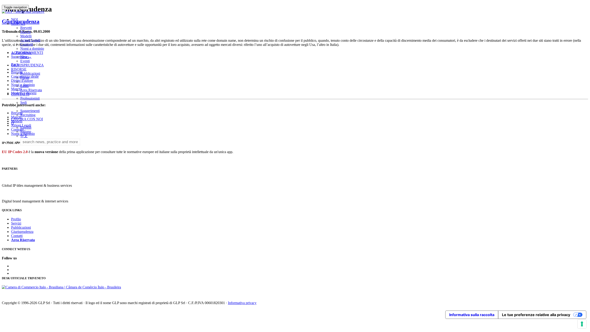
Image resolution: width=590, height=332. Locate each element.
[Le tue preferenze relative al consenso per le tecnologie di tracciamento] (582, 324)
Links (24, 86)
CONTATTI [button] (20, 94)
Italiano (25, 131)
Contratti (26, 44)
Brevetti (26, 28)
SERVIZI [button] (18, 24)
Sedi (23, 102)
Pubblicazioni (30, 73)
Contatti (17, 236)
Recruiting (27, 115)
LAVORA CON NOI (27, 119)
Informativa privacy (242, 303)
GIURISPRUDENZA (27, 65)
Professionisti (30, 98)
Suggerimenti (30, 111)
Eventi (25, 61)
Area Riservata (31, 90)
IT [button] (13, 123)
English (25, 127)
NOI (14, 19)
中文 (24, 136)
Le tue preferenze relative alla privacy (536, 314)
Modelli (26, 36)
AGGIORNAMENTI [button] (27, 53)
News (24, 57)
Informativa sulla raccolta (471, 314)
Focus (24, 78)
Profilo (16, 219)
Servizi (16, 223)
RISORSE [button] (19, 69)
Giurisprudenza (22, 232)
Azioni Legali (30, 40)
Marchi (25, 32)
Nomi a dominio (32, 48)
